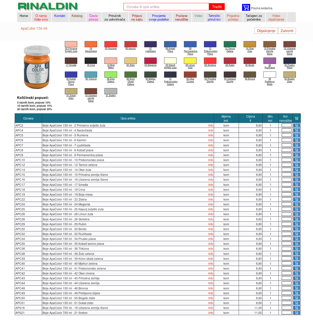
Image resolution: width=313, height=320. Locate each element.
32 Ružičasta (270, 66)
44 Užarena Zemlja (230, 80)
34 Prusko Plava (289, 66)
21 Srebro (111, 95)
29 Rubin (230, 64)
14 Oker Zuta (250, 50)
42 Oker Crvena (190, 80)
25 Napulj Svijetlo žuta (170, 66)
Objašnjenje (266, 30)
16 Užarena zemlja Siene (289, 51)
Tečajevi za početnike (254, 17)
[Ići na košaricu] (246, 7)
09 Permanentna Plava (190, 51)
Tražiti (217, 6)
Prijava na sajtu (137, 17)
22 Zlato (130, 64)
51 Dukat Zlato (71, 97)
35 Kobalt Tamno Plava (71, 81)
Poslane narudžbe (182, 17)
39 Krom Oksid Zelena (130, 81)
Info (210, 125)
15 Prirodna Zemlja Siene (269, 51)
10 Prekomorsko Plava (210, 51)
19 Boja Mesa (111, 66)
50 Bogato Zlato (289, 80)
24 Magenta (150, 64)
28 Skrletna (210, 64)
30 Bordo (249, 64)
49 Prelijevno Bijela (270, 81)
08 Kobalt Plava (170, 50)
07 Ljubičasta (150, 50)
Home (24, 15)
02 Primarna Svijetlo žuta (71, 50)
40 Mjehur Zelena (150, 80)
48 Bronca (250, 78)
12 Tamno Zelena (230, 50)
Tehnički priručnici (215, 17)
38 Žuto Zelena (111, 80)
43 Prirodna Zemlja (210, 80)
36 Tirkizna (91, 78)
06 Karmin (130, 48)
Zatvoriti (287, 30)
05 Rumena (111, 48)
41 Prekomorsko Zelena (171, 81)
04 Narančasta (91, 50)
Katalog (77, 15)
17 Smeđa (71, 64)
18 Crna (91, 64)
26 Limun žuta (190, 66)
